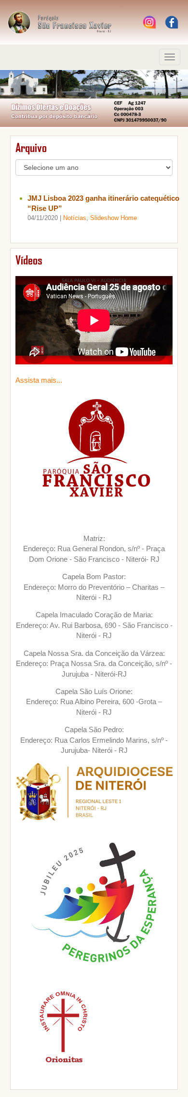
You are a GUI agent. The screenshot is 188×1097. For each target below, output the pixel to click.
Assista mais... (38, 380)
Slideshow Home (113, 218)
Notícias (74, 218)
